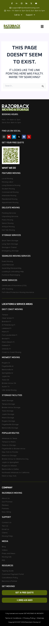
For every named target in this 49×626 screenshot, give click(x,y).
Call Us (17, 15)
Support (29, 15)
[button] (18, 15)
